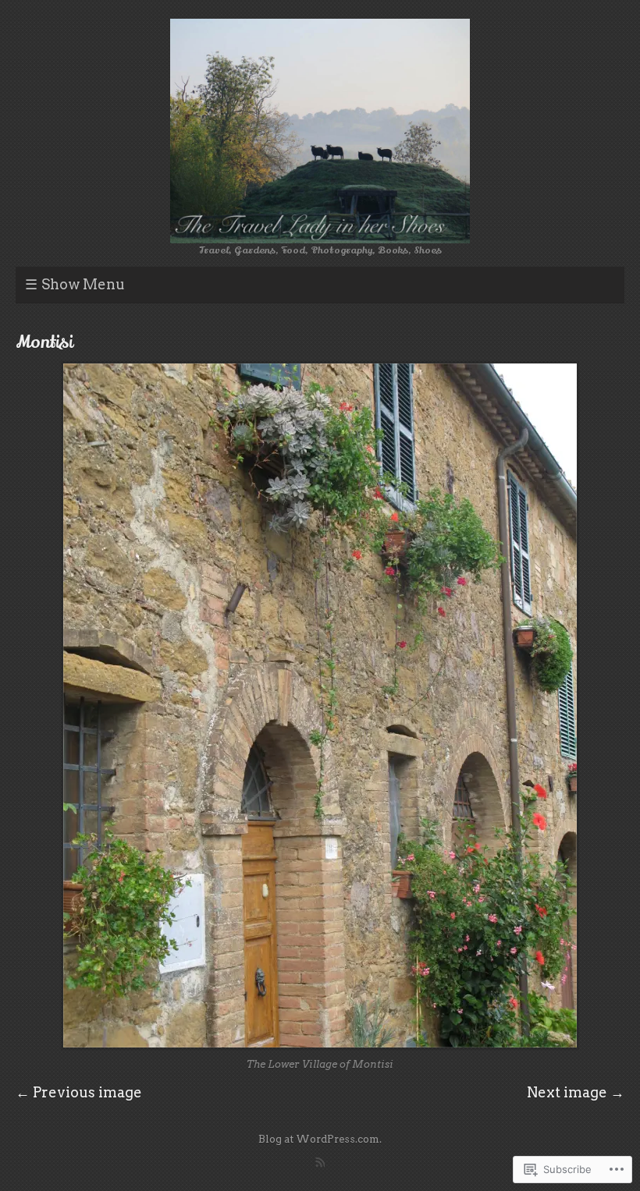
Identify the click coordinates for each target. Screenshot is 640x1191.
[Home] (320, 131)
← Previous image (79, 1092)
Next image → (575, 1092)
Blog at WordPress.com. (320, 1139)
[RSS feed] (320, 1162)
